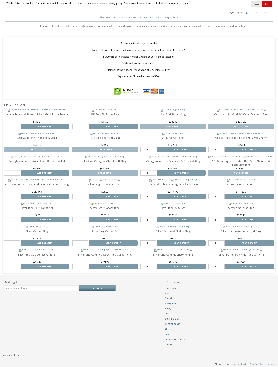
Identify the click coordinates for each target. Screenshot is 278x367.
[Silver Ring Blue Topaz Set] (36, 204)
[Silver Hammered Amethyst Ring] (241, 227)
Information (170, 287)
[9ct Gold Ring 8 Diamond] (241, 180)
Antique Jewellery (107, 26)
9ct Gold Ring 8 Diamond (241, 184)
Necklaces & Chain (193, 26)
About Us (169, 293)
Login (231, 12)
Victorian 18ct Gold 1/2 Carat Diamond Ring (241, 114)
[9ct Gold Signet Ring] (173, 110)
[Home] (34, 26)
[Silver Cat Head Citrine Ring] (173, 227)
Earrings (164, 26)
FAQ (167, 334)
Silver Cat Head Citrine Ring (173, 231)
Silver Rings (57, 26)
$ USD (254, 12)
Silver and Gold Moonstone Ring (173, 254)
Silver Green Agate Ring (105, 208)
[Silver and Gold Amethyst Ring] (36, 250)
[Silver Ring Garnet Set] (105, 227)
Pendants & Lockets (147, 26)
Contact (168, 298)
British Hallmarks (172, 318)
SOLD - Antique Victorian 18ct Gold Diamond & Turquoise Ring (241, 163)
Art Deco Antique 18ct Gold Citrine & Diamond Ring (37, 184)
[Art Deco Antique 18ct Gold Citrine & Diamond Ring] (36, 180)
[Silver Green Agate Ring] (105, 204)
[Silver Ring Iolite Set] (173, 204)
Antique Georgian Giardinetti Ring (105, 161)
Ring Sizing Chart (172, 323)
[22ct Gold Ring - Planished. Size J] (36, 134)
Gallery (168, 308)
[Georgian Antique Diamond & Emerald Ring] (173, 157)
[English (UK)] (247, 12)
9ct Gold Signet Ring (173, 114)
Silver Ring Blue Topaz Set (37, 208)
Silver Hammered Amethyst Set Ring (241, 254)
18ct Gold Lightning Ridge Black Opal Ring (173, 184)
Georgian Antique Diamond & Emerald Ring (173, 161)
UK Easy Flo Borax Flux (105, 114)
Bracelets (176, 26)
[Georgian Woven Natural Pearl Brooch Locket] (37, 157)
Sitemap (168, 329)
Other (208, 26)
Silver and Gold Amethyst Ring (37, 254)
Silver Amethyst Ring (241, 208)
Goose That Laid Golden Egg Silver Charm (241, 137)
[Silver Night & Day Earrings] (105, 180)
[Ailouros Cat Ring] (173, 134)
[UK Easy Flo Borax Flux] (105, 110)
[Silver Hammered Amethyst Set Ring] (241, 250)
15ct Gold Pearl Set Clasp (105, 137)
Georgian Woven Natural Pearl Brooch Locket (36, 161)
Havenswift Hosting (239, 364)
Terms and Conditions (175, 339)
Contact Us (170, 344)
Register (239, 12)
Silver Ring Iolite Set (173, 208)
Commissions (220, 26)
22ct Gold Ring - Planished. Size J (37, 137)
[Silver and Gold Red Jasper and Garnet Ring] (105, 250)
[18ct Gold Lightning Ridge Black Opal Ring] (173, 180)
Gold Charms (71, 26)
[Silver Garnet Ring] (37, 227)
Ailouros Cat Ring (173, 137)
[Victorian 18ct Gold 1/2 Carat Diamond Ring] (241, 110)
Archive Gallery (237, 26)
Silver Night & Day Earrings (105, 184)
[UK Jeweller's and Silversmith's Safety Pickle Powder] (37, 110)
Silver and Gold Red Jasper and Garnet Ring (105, 254)
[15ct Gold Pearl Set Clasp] (104, 134)
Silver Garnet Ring (37, 231)
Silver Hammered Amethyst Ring (241, 231)
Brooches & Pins (126, 26)
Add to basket (45, 126)
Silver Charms (88, 26)
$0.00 (266, 12)
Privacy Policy (171, 303)
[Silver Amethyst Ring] (241, 204)
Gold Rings (43, 26)
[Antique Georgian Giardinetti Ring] (104, 157)
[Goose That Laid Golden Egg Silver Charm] (241, 134)
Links (167, 313)
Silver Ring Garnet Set (105, 231)
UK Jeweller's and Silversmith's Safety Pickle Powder (36, 114)
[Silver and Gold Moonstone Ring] (173, 250)
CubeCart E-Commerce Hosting (263, 364)
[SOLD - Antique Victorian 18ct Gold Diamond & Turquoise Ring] (241, 157)
